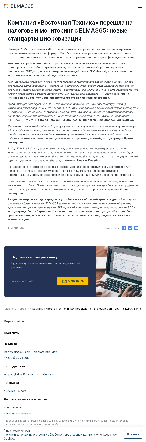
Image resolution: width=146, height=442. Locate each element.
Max (54, 351)
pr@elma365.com (15, 390)
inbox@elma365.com (17, 351)
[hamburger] (140, 6)
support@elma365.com (18, 374)
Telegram (38, 351)
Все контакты (13, 407)
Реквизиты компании (17, 413)
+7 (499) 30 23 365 (16, 357)
